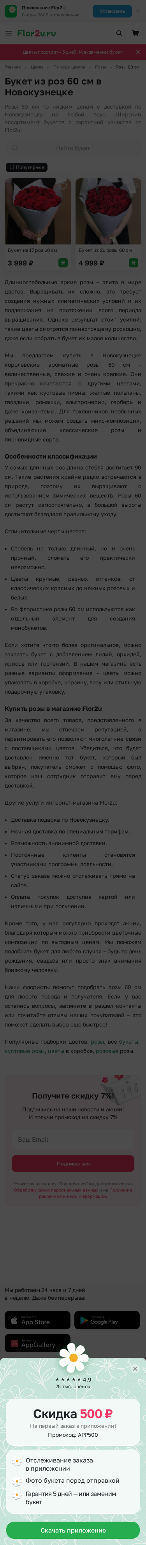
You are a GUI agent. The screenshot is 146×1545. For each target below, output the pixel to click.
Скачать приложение (73, 1530)
